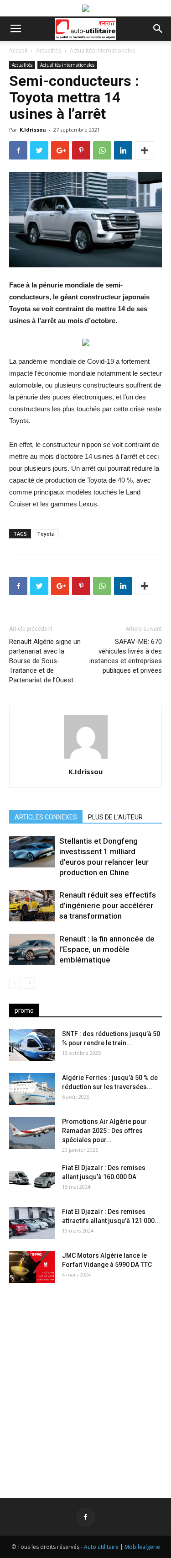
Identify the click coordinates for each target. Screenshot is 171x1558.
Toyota (46, 533)
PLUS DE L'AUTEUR (115, 817)
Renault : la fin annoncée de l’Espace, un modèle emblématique (107, 949)
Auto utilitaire (101, 1547)
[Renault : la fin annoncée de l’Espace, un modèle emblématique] (32, 949)
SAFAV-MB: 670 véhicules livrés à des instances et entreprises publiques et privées (125, 656)
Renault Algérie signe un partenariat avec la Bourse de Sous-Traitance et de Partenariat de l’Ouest (45, 661)
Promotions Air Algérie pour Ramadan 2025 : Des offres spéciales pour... (104, 1130)
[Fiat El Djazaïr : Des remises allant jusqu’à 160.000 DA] (32, 1179)
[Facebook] (86, 1517)
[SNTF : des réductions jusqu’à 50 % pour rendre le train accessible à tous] (32, 1045)
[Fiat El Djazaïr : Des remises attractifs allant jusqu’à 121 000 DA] (32, 1223)
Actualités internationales (102, 50)
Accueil (18, 50)
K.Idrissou (33, 129)
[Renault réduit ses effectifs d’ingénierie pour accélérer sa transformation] (32, 905)
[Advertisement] (85, 1383)
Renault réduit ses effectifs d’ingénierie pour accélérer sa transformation (107, 905)
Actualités (48, 50)
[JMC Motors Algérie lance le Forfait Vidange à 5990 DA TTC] (32, 1267)
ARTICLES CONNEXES (46, 817)
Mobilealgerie (142, 1547)
